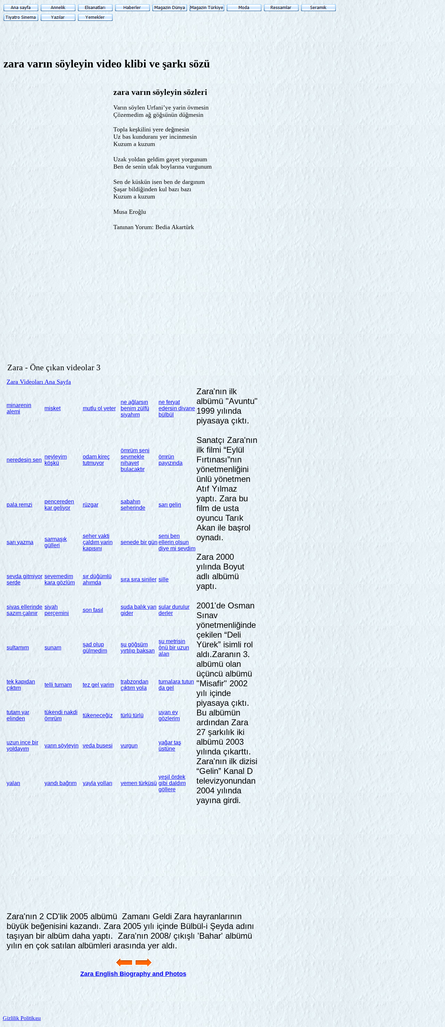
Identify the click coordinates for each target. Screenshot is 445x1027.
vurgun (129, 746)
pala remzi (19, 505)
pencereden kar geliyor (59, 505)
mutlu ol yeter (99, 408)
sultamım (18, 647)
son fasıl (93, 610)
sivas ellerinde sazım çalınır (24, 610)
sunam (52, 647)
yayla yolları (97, 783)
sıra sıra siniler (138, 579)
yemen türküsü (139, 783)
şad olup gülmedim (95, 647)
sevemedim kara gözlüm (59, 579)
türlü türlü (132, 715)
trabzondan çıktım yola (134, 685)
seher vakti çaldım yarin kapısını (98, 542)
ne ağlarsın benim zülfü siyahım (135, 408)
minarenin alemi (19, 408)
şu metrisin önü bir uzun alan (174, 647)
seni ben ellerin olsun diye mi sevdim (177, 542)
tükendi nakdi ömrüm (61, 715)
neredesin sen (24, 460)
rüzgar (90, 505)
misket (52, 408)
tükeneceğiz (98, 715)
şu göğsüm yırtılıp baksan (138, 647)
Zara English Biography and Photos (133, 973)
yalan (13, 783)
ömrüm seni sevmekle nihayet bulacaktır (135, 459)
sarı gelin (170, 505)
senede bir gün (139, 542)
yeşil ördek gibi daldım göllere (172, 783)
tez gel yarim (98, 685)
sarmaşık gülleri (55, 542)
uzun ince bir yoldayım (22, 745)
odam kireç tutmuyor (96, 460)
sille (164, 579)
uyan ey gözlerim (169, 715)
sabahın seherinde (133, 505)
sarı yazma (20, 542)
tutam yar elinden (18, 715)
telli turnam (58, 685)
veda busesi (98, 746)
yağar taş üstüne (170, 745)
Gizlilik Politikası (22, 1018)
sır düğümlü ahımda (97, 579)
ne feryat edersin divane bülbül (177, 408)
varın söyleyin (61, 746)
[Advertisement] (279, 125)
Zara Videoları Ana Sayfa (39, 381)
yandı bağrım (60, 783)
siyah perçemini (56, 610)
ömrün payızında (171, 460)
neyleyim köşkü (55, 460)
